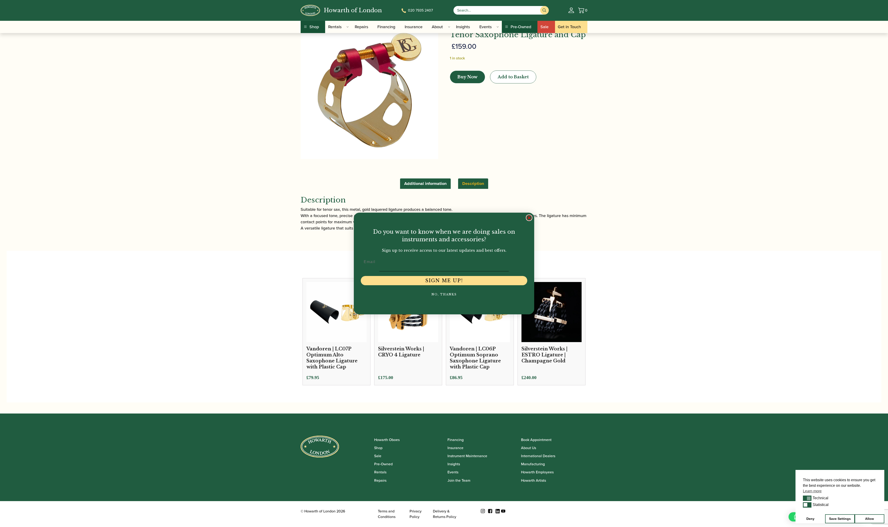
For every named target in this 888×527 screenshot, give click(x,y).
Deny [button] (810, 519)
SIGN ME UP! (444, 280)
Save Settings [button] (840, 519)
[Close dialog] (529, 218)
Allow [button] (869, 519)
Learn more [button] (812, 491)
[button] (807, 498)
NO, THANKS (444, 294)
